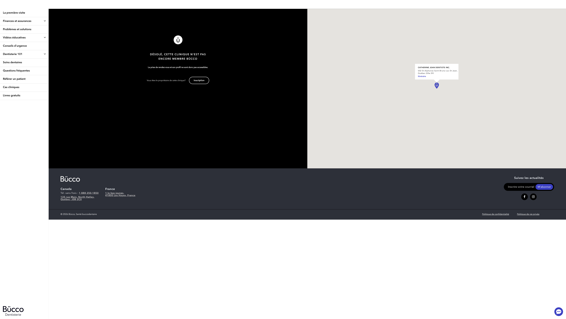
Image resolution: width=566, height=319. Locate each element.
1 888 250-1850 (89, 193)
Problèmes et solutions (17, 29)
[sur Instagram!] (533, 196)
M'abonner (544, 187)
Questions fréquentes (16, 71)
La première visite (14, 13)
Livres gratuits (11, 95)
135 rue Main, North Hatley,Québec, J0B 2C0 (77, 198)
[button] (437, 86)
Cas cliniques (11, 87)
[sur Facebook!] (524, 196)
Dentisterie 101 (12, 54)
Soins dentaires (12, 62)
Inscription (199, 80)
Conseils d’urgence (15, 46)
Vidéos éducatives (14, 37)
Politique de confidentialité (495, 214)
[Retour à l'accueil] (70, 179)
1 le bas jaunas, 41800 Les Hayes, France (120, 194)
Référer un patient (14, 79)
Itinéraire (422, 77)
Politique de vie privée (528, 214)
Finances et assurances (17, 21)
